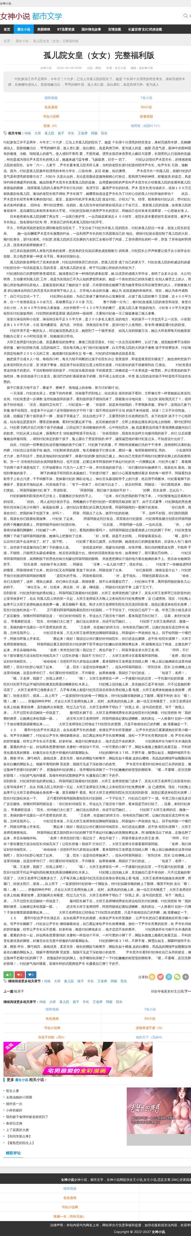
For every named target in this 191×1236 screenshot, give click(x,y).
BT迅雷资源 (66, 29)
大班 (37, 133)
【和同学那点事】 (19, 1136)
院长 (104, 133)
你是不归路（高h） (52, 1037)
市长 (71, 133)
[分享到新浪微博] (160, 977)
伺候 (27, 133)
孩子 (61, 133)
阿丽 (94, 133)
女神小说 (45, 68)
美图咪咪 (43, 29)
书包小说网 (51, 116)
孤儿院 (49, 133)
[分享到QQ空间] (152, 977)
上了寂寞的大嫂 (17, 1130)
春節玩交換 (14, 1123)
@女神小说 (146, 68)
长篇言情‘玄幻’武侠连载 (145, 29)
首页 (7, 29)
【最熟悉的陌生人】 (20, 1143)
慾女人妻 (12, 1091)
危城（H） (51, 126)
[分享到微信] (177, 977)
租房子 (19, 991)
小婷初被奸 (14, 1110)
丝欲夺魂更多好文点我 (167, 991)
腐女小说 (23, 29)
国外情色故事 (91, 29)
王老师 (83, 133)
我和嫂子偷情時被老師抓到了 (27, 1117)
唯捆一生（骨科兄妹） (70, 1216)
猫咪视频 (51, 98)
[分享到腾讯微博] (169, 977)
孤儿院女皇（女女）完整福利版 (56, 41)
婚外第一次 (14, 1104)
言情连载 (114, 29)
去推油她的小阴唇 (19, 1097)
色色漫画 (51, 107)
